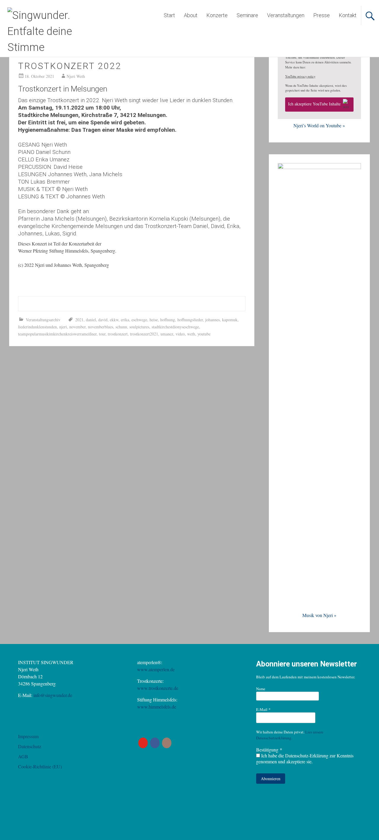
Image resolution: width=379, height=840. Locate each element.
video (180, 334)
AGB (23, 756)
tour (102, 334)
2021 (79, 319)
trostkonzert (118, 334)
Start (169, 15)
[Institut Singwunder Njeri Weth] (57, 47)
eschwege (139, 319)
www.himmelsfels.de (156, 707)
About (190, 15)
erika (125, 319)
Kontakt (347, 15)
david (102, 319)
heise (154, 319)
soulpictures (139, 327)
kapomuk (229, 319)
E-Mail (263, 709)
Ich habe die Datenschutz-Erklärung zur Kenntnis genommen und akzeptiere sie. (305, 758)
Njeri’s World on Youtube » (319, 125)
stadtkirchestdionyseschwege (175, 327)
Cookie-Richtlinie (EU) (40, 766)
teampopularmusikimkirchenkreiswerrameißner (57, 334)
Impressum (28, 736)
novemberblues (100, 327)
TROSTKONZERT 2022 (69, 66)
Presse (321, 15)
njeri (63, 327)
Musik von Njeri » (319, 615)
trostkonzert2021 (144, 334)
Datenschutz (29, 746)
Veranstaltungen (285, 15)
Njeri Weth (76, 76)
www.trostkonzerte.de (157, 688)
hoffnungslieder (190, 319)
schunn (121, 327)
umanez (166, 334)
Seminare (247, 15)
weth (191, 334)
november (77, 327)
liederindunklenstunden (37, 327)
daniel (91, 319)
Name (260, 688)
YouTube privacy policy (300, 76)
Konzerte (217, 15)
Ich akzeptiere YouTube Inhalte (314, 104)
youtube (204, 334)
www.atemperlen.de (156, 669)
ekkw (114, 319)
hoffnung (167, 319)
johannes (212, 319)
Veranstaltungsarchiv (43, 319)
